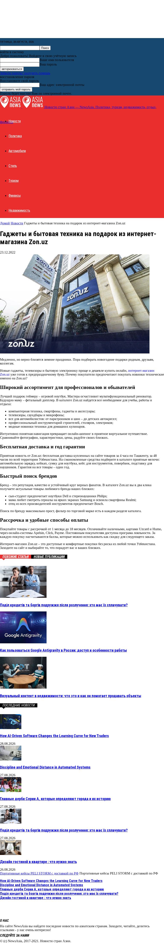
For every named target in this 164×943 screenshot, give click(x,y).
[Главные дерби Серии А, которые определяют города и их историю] (10, 791)
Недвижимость (19, 210)
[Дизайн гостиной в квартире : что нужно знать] (10, 854)
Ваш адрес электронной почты (62, 85)
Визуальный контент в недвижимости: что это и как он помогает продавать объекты (70, 696)
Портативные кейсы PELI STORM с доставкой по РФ (39, 873)
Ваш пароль (48, 64)
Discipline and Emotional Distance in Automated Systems (45, 767)
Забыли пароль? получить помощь (25, 73)
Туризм (14, 181)
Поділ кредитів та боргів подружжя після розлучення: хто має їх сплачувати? (64, 605)
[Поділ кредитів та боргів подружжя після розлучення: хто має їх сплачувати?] (23, 596)
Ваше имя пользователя (57, 60)
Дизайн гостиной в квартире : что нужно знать (38, 861)
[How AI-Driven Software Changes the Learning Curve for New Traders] (10, 728)
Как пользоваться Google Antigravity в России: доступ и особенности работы (63, 650)
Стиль (13, 166)
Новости (15, 121)
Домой (5, 223)
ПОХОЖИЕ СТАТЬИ (16, 557)
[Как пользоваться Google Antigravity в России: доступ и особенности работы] (23, 642)
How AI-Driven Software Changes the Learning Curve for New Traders (54, 736)
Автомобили (17, 151)
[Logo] (11, 107)
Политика (15, 136)
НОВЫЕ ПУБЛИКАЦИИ (49, 557)
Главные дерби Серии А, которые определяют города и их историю (55, 798)
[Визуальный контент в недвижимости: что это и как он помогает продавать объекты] (23, 687)
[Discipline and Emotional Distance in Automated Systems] (10, 759)
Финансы (15, 196)
